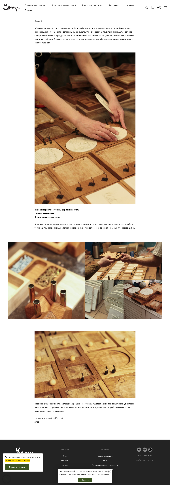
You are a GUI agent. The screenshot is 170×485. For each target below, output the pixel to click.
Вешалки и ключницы (35, 5)
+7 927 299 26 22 (145, 455)
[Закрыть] (110, 471)
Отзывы (28, 10)
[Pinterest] (150, 450)
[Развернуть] (6, 479)
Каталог (65, 465)
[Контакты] (153, 7)
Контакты (65, 460)
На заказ (130, 5)
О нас (65, 456)
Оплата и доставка (104, 456)
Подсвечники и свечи (92, 5)
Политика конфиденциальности (105, 465)
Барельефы (114, 5)
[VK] (145, 450)
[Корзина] (165, 7)
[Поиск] (146, 7)
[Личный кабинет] (159, 7)
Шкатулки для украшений (64, 5)
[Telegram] (139, 450)
